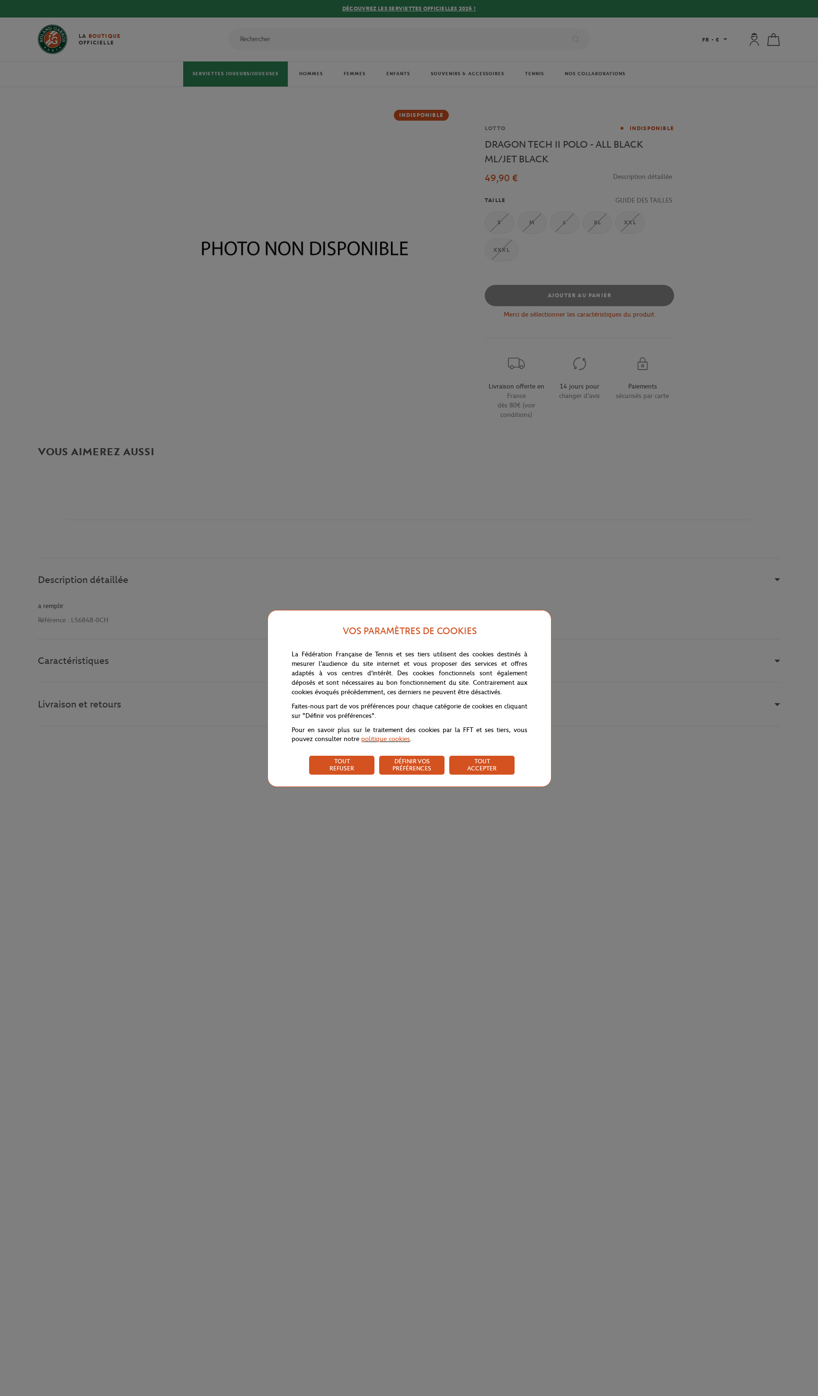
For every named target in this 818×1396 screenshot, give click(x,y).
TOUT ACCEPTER (482, 765)
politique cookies (385, 739)
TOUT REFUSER (341, 765)
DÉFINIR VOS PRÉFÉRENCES (411, 765)
